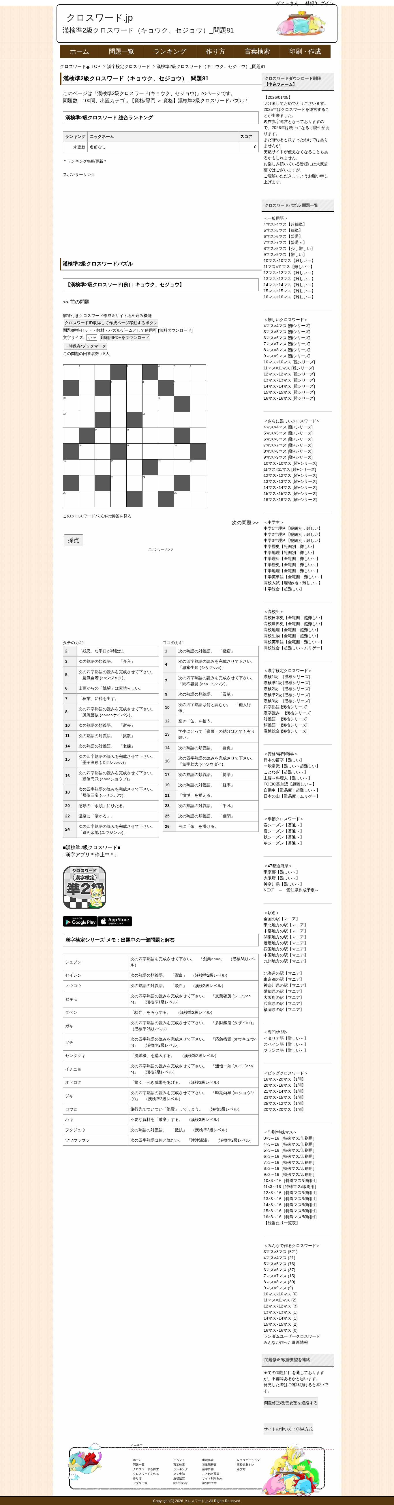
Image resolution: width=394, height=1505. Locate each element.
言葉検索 (257, 51)
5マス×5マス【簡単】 (283, 230)
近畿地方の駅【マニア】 (286, 943)
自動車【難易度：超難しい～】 (292, 790)
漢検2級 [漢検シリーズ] (287, 688)
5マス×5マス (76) (279, 1263)
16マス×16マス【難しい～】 (290, 297)
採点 (73, 540)
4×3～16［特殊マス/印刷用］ (290, 1144)
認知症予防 (209, 1483)
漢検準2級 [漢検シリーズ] (287, 694)
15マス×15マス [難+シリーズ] (290, 493)
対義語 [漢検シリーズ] (285, 719)
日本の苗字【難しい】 (284, 760)
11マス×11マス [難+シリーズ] (290, 469)
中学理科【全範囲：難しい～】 (292, 558)
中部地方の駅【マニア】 (286, 931)
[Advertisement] (161, 218)
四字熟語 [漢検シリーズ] (285, 707)
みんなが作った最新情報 (286, 1342)
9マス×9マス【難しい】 (285, 254)
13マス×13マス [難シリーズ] (289, 380)
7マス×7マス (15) (279, 1276)
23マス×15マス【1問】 (285, 1097)
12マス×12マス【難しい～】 (290, 272)
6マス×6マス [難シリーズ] (287, 337)
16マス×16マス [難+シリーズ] (290, 499)
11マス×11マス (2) (280, 1300)
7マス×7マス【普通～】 (285, 242)
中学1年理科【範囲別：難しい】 (293, 528)
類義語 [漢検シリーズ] (285, 725)
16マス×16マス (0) (281, 1330)
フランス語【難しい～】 (286, 1050)
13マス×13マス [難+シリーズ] (290, 481)
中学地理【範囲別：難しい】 (290, 552)
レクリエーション (248, 1460)
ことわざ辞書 (210, 1473)
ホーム (79, 51)
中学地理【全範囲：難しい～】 (292, 570)
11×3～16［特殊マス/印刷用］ (291, 1186)
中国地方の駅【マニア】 (286, 955)
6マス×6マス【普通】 (283, 236)
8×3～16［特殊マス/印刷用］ (290, 1168)
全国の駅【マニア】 (282, 918)
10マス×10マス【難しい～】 (290, 260)
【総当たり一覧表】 (282, 1223)
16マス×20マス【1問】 (285, 1079)
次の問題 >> (245, 522)
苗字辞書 (208, 1469)
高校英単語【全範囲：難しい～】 (294, 641)
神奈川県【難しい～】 (284, 884)
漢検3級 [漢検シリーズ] (287, 701)
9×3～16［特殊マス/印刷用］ (290, 1174)
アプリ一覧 (140, 1483)
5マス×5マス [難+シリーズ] (288, 433)
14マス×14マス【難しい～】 (290, 284)
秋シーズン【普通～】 (284, 837)
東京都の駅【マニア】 (284, 979)
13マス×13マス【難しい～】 (290, 278)
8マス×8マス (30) (279, 1282)
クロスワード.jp (99, 17)
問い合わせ (180, 1483)
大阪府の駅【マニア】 (284, 997)
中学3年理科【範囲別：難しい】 (293, 540)
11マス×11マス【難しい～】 (289, 266)
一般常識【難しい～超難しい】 (292, 766)
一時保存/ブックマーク (85, 346)
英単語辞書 (209, 1464)
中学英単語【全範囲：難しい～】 (294, 576)
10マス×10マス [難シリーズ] (289, 362)
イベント (179, 1460)
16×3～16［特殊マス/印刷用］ (291, 1216)
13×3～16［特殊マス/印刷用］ (291, 1198)
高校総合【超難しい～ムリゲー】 (294, 648)
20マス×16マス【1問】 (285, 1085)
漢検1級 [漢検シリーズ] (287, 676)
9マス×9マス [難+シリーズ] (288, 457)
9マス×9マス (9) (278, 1288)
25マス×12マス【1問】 (285, 1103)
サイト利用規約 (212, 1478)
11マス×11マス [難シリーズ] (289, 368)
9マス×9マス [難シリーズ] (287, 356)
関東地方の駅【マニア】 (286, 937)
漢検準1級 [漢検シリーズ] (287, 682)
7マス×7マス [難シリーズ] (287, 343)
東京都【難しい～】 (282, 872)
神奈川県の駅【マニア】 (286, 985)
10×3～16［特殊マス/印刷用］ (291, 1180)
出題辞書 (208, 1460)
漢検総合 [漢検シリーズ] (285, 731)
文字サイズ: (74, 337)
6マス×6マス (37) (279, 1269)
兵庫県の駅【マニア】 (284, 1003)
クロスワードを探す (146, 1469)
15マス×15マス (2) (281, 1324)
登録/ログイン (319, 3)
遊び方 (241, 1469)
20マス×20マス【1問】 (285, 1109)
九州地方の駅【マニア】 (286, 961)
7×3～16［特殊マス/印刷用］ (290, 1162)
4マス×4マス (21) (279, 1257)
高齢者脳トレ (245, 1464)
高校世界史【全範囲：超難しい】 (294, 623)
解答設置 (179, 1478)
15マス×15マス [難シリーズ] (289, 392)
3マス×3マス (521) (281, 1251)
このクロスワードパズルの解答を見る (97, 516)
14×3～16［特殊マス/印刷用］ (291, 1204)
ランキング (170, 51)
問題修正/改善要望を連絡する (291, 1402)
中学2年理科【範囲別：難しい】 (293, 534)
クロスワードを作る (146, 1473)
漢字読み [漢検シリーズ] (288, 713)
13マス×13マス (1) (281, 1312)
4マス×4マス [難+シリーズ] (288, 427)
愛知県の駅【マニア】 (284, 991)
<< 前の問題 (76, 302)
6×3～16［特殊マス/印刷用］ (290, 1156)
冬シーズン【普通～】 (284, 843)
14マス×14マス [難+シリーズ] (290, 487)
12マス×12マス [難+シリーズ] (290, 475)
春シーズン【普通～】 (284, 825)
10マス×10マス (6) (281, 1294)
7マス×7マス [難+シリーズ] (288, 445)
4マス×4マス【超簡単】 (285, 224)
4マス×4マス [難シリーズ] (287, 325)
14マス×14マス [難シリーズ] (289, 386)
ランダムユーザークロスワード (292, 1336)
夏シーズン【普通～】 (284, 831)
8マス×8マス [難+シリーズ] (288, 451)
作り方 (215, 51)
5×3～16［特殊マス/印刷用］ (290, 1150)
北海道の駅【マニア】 (284, 973)
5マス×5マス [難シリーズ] (287, 331)
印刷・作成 (305, 51)
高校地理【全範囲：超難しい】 (292, 629)
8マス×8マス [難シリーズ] (287, 350)
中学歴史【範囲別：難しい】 (290, 546)
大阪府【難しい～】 (282, 878)
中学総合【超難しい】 (284, 589)
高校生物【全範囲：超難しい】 (292, 635)
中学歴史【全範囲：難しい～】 (292, 564)
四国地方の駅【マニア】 (286, 949)
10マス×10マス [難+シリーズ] (290, 463)
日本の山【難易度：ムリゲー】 (292, 796)
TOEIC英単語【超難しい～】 (290, 784)
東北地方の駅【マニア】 (286, 925)
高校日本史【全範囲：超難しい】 (294, 617)
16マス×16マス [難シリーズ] (289, 398)
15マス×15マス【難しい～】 (290, 291)
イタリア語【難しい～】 (286, 1038)
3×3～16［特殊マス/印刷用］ (290, 1138)
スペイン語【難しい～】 (286, 1044)
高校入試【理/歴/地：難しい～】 (293, 582)
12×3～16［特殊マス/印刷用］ (291, 1192)
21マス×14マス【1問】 (285, 1091)
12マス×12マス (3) (281, 1306)
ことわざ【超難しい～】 (286, 772)
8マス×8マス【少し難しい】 (289, 248)
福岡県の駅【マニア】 (284, 1009)
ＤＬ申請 (179, 1473)
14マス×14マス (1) (281, 1318)
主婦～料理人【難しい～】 (288, 778)
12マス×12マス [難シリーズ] (289, 374)
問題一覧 (121, 51)
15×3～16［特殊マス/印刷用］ (291, 1210)
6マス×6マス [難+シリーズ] (288, 439)
